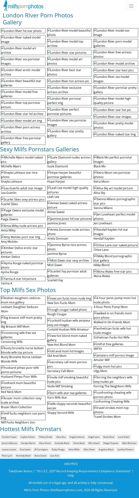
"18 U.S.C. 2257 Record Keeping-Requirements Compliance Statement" (83, 471)
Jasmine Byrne (57, 254)
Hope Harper (56, 181)
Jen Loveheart (103, 223)
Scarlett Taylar (9, 436)
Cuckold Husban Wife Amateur (68, 329)
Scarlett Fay (55, 280)
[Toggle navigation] (131, 6)
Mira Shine (89, 449)
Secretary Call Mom (60, 371)
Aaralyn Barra (28, 443)
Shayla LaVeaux (11, 181)
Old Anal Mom (56, 356)
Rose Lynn (7, 455)
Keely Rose (108, 436)
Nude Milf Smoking (60, 386)
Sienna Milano (103, 208)
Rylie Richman (129, 443)
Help (71, 475)
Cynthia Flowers (125, 449)
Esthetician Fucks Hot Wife (111, 337)
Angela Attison (77, 436)
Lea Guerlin (8, 193)
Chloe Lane (101, 250)
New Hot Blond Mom (61, 345)
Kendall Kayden (104, 238)
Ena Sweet (25, 449)
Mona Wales (102, 276)
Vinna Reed (79, 443)
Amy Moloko (9, 242)
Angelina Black (106, 449)
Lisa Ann (54, 455)
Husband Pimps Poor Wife (19, 377)
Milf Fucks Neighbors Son (18, 422)
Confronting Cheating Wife (112, 401)
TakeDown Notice (20, 471)
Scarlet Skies (9, 204)
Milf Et (98, 349)
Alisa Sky (99, 193)
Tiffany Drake (45, 436)
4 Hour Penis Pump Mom (111, 307)
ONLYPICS (71, 464)
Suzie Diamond (57, 166)
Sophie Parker (28, 436)
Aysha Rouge (9, 272)
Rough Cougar (57, 314)
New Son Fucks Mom (61, 303)
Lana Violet (123, 436)
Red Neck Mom (11, 392)
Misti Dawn (54, 265)
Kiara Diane (40, 455)
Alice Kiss (61, 436)
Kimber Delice (10, 257)
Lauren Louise (9, 449)
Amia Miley (8, 230)
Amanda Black (62, 443)
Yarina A (6, 283)
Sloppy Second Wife (60, 413)
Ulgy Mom (100, 371)
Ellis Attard (94, 443)
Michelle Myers (11, 166)
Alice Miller (74, 449)
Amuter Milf (101, 360)
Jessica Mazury (9, 443)
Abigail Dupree (110, 443)
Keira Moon (101, 181)
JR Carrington (41, 449)
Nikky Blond (101, 265)
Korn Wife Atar (57, 397)
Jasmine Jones (56, 223)
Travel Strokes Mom (107, 417)
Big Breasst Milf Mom (15, 326)
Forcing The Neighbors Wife (112, 386)
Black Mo (100, 166)
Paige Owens (9, 219)
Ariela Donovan (57, 238)
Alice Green (45, 443)
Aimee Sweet (56, 212)
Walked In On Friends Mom (112, 322)
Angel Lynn (93, 436)
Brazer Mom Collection (16, 407)
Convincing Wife (12, 342)
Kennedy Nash (23, 455)
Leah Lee (53, 197)
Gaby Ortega (58, 449)
